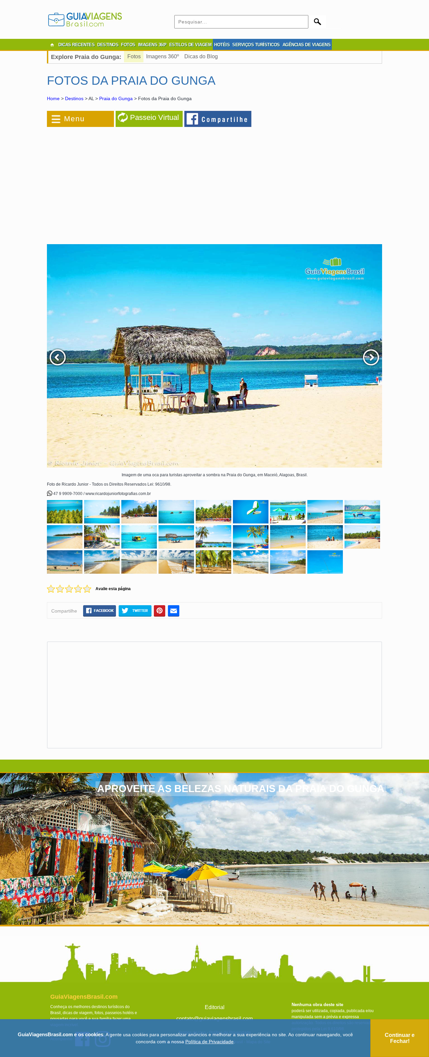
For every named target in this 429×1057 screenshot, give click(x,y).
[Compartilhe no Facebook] (218, 118)
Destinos (74, 98)
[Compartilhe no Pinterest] (159, 610)
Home (53, 98)
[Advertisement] (120, 182)
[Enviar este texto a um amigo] (173, 610)
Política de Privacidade (209, 1041)
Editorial (215, 1007)
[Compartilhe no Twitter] (135, 610)
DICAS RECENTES (76, 44)
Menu (74, 119)
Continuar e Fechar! (400, 1038)
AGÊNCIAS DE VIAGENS (307, 44)
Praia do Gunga (116, 98)
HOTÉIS (222, 44)
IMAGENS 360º (152, 44)
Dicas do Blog (201, 56)
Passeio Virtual (154, 117)
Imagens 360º (162, 56)
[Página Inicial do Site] (52, 45)
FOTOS (128, 44)
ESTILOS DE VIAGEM (190, 44)
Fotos (134, 56)
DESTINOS (107, 44)
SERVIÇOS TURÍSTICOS (256, 44)
